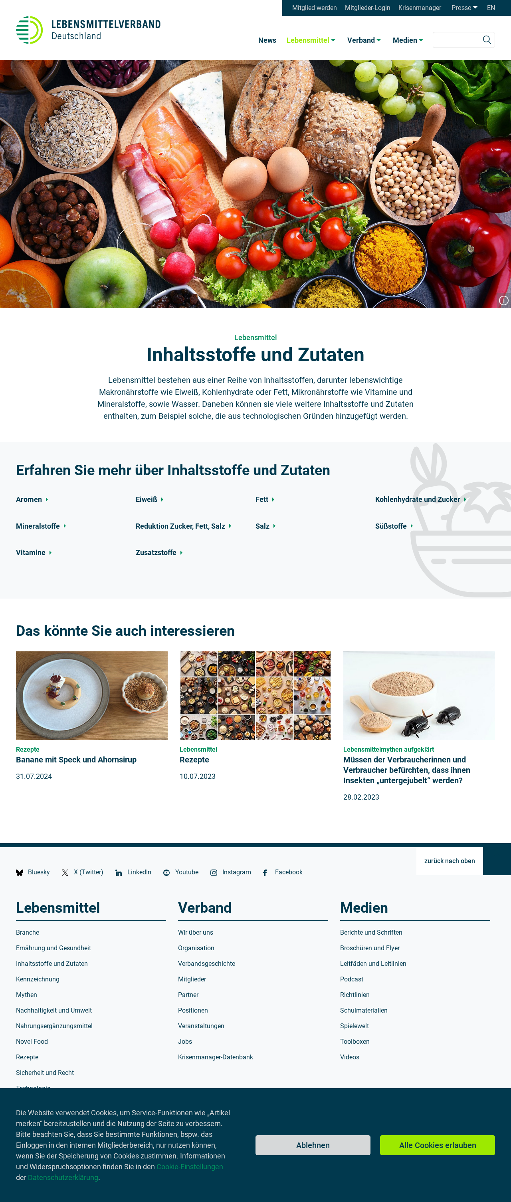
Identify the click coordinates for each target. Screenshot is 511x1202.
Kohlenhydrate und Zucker (417, 499)
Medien (405, 40)
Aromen (29, 499)
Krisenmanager (419, 8)
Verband (361, 40)
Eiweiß (146, 499)
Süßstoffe (391, 526)
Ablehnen (313, 1145)
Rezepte (194, 759)
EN (491, 8)
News (267, 40)
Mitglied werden (314, 8)
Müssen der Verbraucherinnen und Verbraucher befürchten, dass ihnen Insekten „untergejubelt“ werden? (406, 770)
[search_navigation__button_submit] (487, 40)
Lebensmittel (308, 40)
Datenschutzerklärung (63, 1177)
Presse (461, 7)
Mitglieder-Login (367, 8)
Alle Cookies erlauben (437, 1145)
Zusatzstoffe (156, 552)
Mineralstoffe (38, 526)
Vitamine (31, 552)
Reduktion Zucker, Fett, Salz (180, 526)
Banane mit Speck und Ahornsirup (76, 759)
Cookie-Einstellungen (189, 1166)
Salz (262, 526)
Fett (262, 499)
